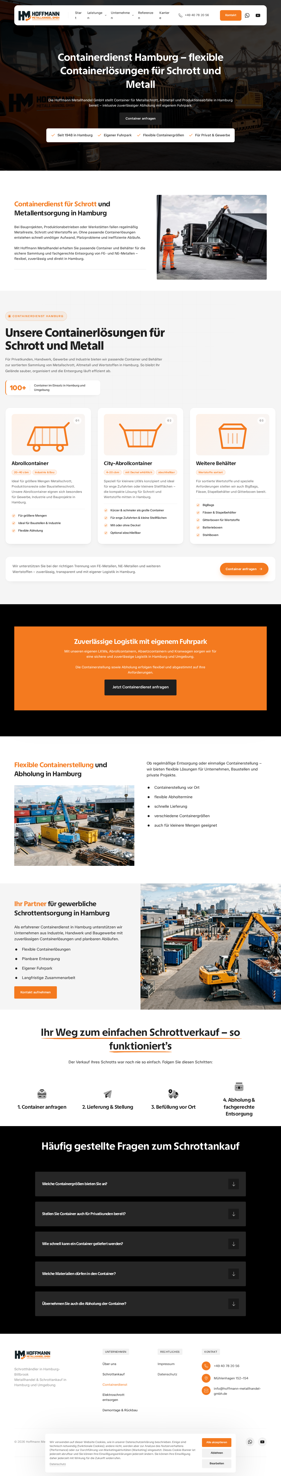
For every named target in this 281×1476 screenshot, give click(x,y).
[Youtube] (259, 15)
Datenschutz (58, 1464)
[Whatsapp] (248, 15)
